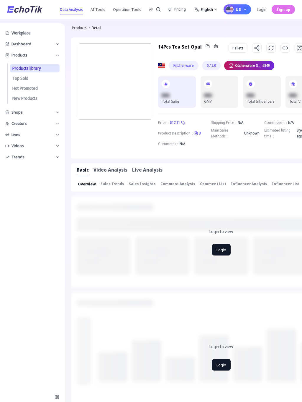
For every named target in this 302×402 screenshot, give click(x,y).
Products (79, 27)
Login (261, 9)
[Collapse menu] (57, 397)
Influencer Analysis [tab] (249, 183)
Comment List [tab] (213, 183)
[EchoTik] (24, 9)
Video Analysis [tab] (110, 170)
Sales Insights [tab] (142, 183)
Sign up (283, 9)
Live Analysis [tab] (147, 170)
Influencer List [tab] (286, 183)
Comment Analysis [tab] (177, 183)
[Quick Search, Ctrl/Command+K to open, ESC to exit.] (158, 9)
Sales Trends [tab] (112, 183)
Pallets (238, 48)
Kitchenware (183, 65)
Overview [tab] (87, 184)
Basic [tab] (83, 170)
